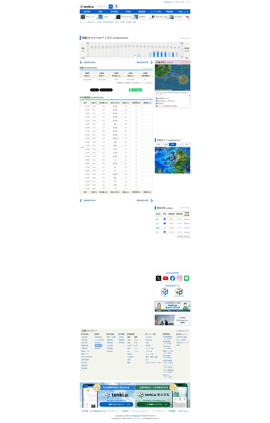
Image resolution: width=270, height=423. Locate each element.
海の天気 (149, 340)
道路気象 (84, 365)
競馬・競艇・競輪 (152, 357)
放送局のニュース (182, 342)
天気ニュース (183, 12)
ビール (136, 351)
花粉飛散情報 (167, 338)
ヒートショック (168, 366)
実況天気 (98, 342)
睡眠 (128, 362)
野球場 (148, 345)
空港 (147, 342)
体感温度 (130, 357)
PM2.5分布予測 (86, 357)
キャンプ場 (149, 354)
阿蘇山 (158, 228)
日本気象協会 (95, 411)
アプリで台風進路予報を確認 (167, 106)
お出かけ (130, 345)
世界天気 (84, 340)
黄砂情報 (84, 368)
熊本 (157, 219)
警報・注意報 (111, 337)
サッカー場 (149, 348)
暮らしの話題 (181, 340)
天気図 (128, 12)
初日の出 (167, 376)
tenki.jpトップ (169, 2)
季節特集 (169, 12)
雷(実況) (97, 348)
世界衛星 (122, 342)
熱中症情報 (167, 357)
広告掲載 (171, 411)
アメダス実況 (99, 340)
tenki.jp (87, 7)
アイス (136, 348)
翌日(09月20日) (142, 62)
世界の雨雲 (85, 360)
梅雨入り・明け (168, 352)
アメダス (180, 144)
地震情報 (110, 340)
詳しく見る (184, 236)
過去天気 (99, 345)
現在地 (116, 7)
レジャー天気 (156, 12)
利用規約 (125, 411)
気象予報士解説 (182, 337)
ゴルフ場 (149, 351)
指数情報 (142, 12)
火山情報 (110, 345)
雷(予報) (84, 362)
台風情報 (110, 348)
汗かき (136, 340)
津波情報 (110, 342)
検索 (110, 6)
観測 (100, 12)
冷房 (135, 345)
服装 (128, 342)
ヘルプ (188, 2)
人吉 (157, 223)
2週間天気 (84, 345)
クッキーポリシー (158, 411)
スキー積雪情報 (168, 371)
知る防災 (161, 103)
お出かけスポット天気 (153, 362)
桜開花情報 (167, 342)
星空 (128, 348)
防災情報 (114, 12)
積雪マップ (85, 354)
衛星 (158, 144)
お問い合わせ (183, 411)
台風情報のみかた (164, 98)
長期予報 (84, 348)
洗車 (128, 360)
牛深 (157, 232)
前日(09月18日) (90, 62)
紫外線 (129, 354)
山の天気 (149, 337)
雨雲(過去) (98, 337)
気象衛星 (122, 340)
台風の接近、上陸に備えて (167, 101)
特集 (178, 345)
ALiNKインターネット (109, 411)
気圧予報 (84, 342)
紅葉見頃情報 (168, 361)
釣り (147, 360)
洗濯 (128, 340)
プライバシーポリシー (140, 411)
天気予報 (86, 12)
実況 (186, 144)
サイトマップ (180, 2)
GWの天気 (167, 347)
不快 (135, 342)
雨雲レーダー (85, 351)
